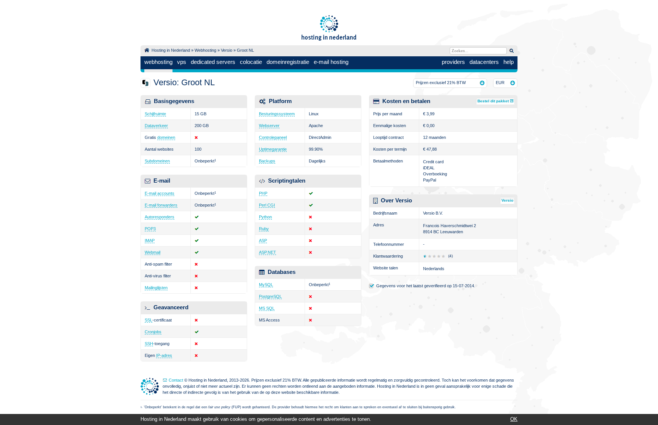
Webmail (152, 252)
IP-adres (164, 355)
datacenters (484, 62)
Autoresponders (159, 217)
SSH (149, 343)
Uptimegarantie (273, 149)
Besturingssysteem (277, 113)
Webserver (269, 125)
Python (265, 217)
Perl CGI (267, 205)
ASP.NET (267, 252)
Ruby (264, 228)
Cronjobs (153, 331)
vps (181, 62)
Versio (226, 50)
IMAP (150, 240)
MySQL (266, 284)
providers (453, 62)
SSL (148, 320)
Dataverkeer (156, 125)
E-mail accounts (159, 193)
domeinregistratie (288, 62)
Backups (267, 161)
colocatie (251, 62)
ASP (263, 240)
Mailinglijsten (156, 287)
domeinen (166, 137)
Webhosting (205, 50)
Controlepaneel (273, 137)
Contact (176, 380)
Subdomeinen (157, 161)
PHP (263, 193)
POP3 (150, 228)
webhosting (158, 62)
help (508, 62)
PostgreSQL (270, 296)
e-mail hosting (331, 62)
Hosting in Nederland (171, 50)
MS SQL (267, 308)
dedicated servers (213, 62)
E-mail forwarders (161, 205)
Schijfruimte (155, 113)
